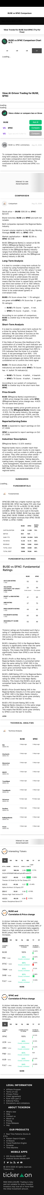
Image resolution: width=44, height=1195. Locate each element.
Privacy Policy (12, 1094)
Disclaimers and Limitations (18, 1103)
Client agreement (13, 1096)
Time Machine (12, 1147)
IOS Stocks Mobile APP (16, 1156)
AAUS (4, 884)
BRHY (4, 891)
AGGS (4, 898)
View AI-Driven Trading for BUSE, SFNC (20, 94)
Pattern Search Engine (15, 1138)
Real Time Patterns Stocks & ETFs (16, 1135)
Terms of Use (12, 1092)
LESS (4, 716)
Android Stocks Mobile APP (18, 1158)
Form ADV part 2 (13, 1098)
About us (10, 1118)
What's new (11, 1112)
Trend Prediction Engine (16, 1143)
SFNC (4, 1036)
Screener (10, 1145)
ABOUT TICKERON (19, 1107)
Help (8, 1114)
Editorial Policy (12, 1101)
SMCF (4, 877)
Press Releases (12, 1123)
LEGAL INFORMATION (19, 1085)
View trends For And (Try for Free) (22, 31)
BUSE (4, 952)
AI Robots (10, 1141)
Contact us (11, 1116)
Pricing (9, 1121)
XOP (4, 870)
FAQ (8, 1125)
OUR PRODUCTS (19, 1129)
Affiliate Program (13, 1089)
